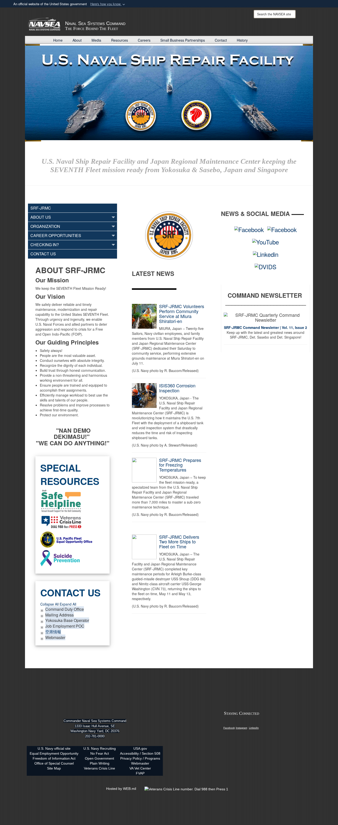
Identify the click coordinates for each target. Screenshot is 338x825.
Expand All (68, 604)
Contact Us (43, 254)
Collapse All (49, 604)
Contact (221, 40)
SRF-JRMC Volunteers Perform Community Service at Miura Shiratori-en (181, 313)
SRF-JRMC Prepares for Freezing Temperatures (180, 465)
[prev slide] (33, 89)
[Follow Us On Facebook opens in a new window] (229, 723)
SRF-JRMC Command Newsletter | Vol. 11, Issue (264, 327)
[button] (108, 4)
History (242, 40)
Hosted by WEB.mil (121, 789)
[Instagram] (241, 723)
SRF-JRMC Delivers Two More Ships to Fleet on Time (179, 541)
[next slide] (304, 89)
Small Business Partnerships (182, 40)
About (77, 40)
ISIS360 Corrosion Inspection (177, 388)
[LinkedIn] (254, 723)
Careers (144, 40)
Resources (119, 40)
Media (96, 40)
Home (58, 40)
